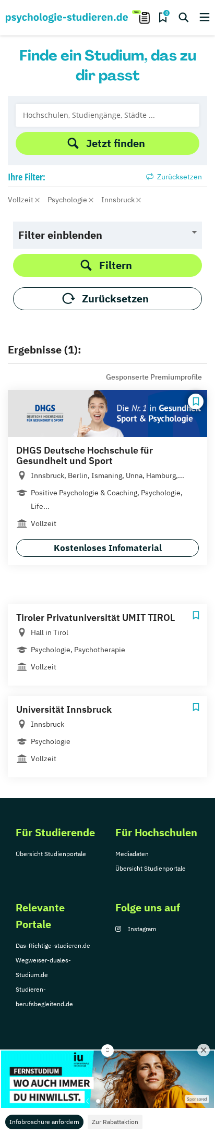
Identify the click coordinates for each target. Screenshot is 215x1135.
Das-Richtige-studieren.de (53, 945)
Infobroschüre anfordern (44, 1122)
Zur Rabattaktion (115, 1122)
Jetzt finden (115, 143)
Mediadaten (132, 854)
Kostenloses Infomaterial (108, 548)
